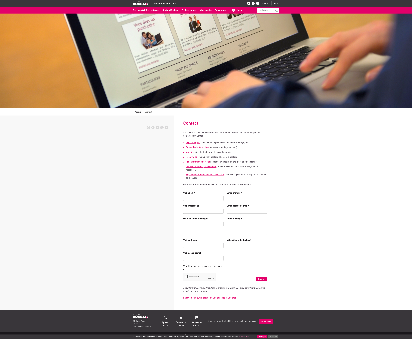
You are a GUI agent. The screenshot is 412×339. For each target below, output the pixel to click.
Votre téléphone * (191, 205)
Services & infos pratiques (146, 10)
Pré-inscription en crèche (198, 161)
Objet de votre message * (195, 218)
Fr (275, 3)
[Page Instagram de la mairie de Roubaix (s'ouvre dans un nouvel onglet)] (257, 3)
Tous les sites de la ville (163, 3)
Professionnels (189, 10)
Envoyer (261, 279)
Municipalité (206, 10)
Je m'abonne (266, 321)
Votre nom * (189, 193)
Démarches (220, 10)
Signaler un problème (197, 324)
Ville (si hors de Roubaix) (239, 240)
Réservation (191, 157)
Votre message (234, 218)
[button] (153, 127)
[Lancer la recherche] (276, 10)
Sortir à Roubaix (170, 10)
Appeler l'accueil (165, 324)
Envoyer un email (181, 324)
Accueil (138, 112)
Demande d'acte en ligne (197, 147)
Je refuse (273, 337)
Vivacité (190, 152)
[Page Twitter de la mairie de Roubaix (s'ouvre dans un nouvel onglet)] (253, 3)
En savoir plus (244, 337)
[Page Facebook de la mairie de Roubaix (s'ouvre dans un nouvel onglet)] (248, 3)
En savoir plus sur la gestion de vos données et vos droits (210, 297)
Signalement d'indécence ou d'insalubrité (205, 174)
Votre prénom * (234, 193)
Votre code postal (192, 253)
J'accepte (262, 337)
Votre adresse (190, 240)
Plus (264, 3)
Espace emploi (193, 142)
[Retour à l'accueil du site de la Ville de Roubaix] (142, 3)
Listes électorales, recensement (201, 166)
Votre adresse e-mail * (238, 205)
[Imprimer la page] (148, 127)
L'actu (239, 10)
